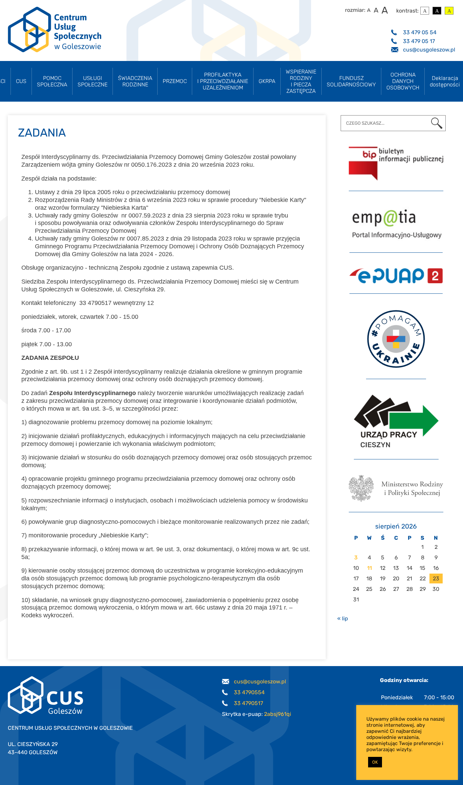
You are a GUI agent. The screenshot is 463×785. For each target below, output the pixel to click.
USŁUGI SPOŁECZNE (92, 81)
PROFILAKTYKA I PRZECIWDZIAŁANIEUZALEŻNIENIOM (222, 81)
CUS (21, 81)
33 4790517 (248, 703)
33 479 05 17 (419, 41)
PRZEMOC (175, 81)
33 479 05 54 (420, 32)
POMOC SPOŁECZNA (52, 81)
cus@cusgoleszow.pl (429, 49)
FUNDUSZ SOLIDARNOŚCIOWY (351, 81)
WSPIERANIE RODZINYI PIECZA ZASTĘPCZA (301, 81)
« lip (342, 618)
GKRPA (267, 81)
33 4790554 (249, 692)
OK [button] (375, 762)
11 (369, 568)
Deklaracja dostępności (445, 81)
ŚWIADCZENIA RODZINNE (135, 81)
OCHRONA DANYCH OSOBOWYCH (402, 81)
